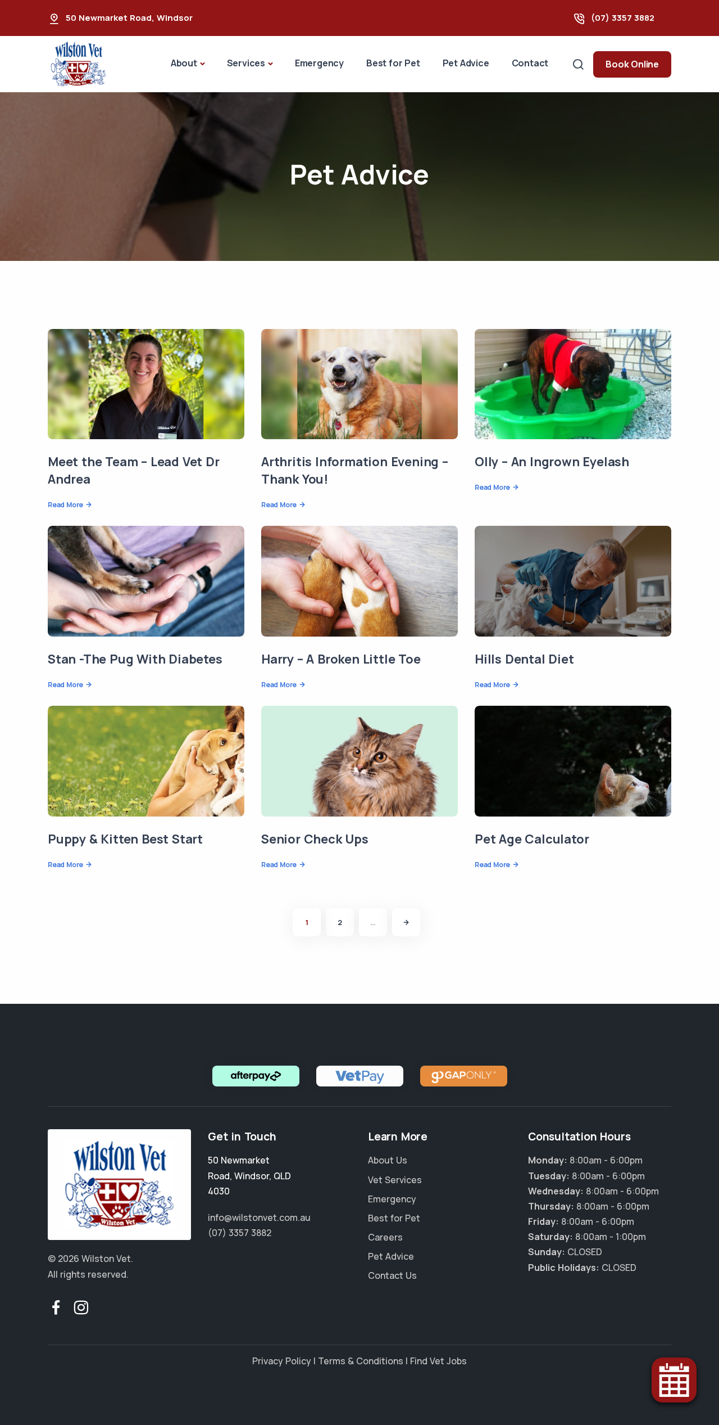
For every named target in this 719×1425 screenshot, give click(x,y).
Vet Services (395, 1180)
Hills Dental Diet (524, 659)
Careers (385, 1237)
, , (249, 1175)
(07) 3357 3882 (622, 18)
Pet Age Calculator (532, 839)
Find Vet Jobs (438, 1361)
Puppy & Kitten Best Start (125, 839)
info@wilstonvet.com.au (259, 1217)
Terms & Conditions (360, 1361)
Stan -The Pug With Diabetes (135, 659)
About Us (387, 1160)
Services (246, 63)
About (184, 63)
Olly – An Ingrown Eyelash (552, 461)
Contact (530, 63)
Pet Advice (466, 63)
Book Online (632, 64)
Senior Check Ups (314, 839)
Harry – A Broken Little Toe (341, 659)
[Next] (406, 922)
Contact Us (392, 1275)
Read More (65, 504)
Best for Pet (393, 63)
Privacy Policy (281, 1361)
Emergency (319, 63)
